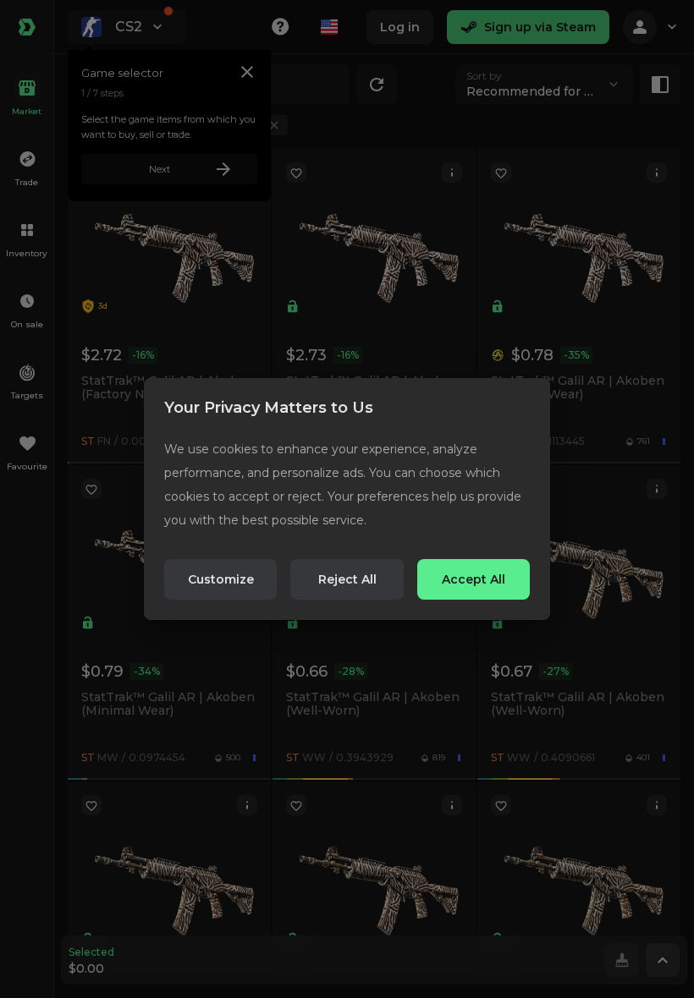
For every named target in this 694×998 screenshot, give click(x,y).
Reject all (347, 579)
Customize (221, 579)
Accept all (473, 579)
